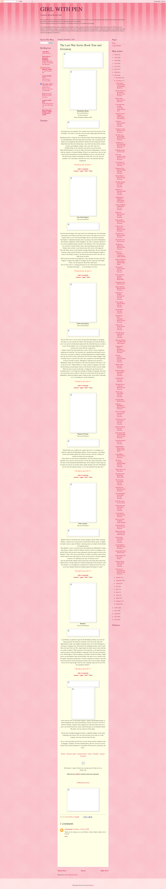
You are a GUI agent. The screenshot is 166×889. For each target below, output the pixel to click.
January (118, 604)
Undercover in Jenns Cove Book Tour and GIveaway (120, 228)
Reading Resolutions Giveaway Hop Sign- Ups (47, 105)
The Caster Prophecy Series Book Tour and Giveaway (121, 157)
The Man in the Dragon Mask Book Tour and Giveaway (120, 137)
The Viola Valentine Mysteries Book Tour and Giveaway (120, 463)
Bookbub (95, 754)
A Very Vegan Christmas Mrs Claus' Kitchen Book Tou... (120, 85)
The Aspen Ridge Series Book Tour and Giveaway (120, 496)
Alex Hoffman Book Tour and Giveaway (120, 455)
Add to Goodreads (83, 386)
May (117, 592)
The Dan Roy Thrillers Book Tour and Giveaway (120, 269)
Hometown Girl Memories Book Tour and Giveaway (121, 170)
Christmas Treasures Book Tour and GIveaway (120, 123)
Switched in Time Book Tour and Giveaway (120, 130)
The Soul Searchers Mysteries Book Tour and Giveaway (120, 358)
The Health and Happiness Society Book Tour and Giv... (120, 199)
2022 (115, 66)
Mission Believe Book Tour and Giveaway (120, 177)
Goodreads (83, 756)
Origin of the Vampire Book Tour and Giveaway (120, 327)
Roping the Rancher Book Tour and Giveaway (120, 214)
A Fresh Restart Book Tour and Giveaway (120, 514)
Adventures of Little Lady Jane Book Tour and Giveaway (120, 145)
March (118, 598)
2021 (115, 69)
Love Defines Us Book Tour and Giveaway (120, 163)
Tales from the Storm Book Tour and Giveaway (120, 482)
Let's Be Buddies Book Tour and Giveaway (120, 546)
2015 (115, 616)
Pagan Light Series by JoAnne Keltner (121, 556)
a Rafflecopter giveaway (83, 783)
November (119, 81)
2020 (115, 72)
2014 (115, 619)
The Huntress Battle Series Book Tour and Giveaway (120, 246)
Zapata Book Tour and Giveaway (120, 283)
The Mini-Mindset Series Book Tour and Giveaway (120, 184)
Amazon (76, 171)
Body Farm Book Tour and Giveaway (120, 428)
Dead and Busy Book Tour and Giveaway (120, 221)
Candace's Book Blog (46, 101)
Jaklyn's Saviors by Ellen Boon (121, 470)
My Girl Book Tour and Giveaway (119, 311)
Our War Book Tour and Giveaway (119, 379)
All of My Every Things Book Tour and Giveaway (120, 335)
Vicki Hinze (45, 52)
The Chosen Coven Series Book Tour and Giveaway (121, 421)
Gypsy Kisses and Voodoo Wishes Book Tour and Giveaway (120, 435)
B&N (86, 171)
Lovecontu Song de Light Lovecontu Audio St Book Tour (120, 107)
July (117, 586)
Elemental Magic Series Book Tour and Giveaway (120, 373)
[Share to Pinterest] (91, 817)
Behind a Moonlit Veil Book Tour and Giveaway (120, 532)
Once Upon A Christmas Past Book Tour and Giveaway (120, 571)
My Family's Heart (47, 84)
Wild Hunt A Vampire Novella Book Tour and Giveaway (120, 296)
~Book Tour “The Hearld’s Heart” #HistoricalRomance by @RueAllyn (47, 88)
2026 (115, 54)
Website (63, 754)
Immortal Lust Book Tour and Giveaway (120, 488)
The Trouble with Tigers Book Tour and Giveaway (120, 508)
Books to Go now (47, 94)
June (117, 589)
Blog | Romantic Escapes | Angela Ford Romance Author (47, 112)
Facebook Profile (82, 754)
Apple (81, 171)
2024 (115, 60)
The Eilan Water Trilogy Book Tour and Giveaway (120, 564)
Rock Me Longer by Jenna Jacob (120, 502)
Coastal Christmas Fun (47, 71)
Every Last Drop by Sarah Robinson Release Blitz (120, 277)
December (119, 78)
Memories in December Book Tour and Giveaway (121, 192)
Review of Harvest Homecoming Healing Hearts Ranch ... (120, 261)
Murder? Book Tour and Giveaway (119, 366)
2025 (115, 57)
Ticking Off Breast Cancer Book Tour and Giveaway (120, 207)
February (118, 601)
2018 (115, 608)
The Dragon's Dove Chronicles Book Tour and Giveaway (120, 319)
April (117, 595)
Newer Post (62, 870)
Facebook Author (71, 754)
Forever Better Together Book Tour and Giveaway (120, 304)
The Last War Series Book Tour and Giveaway (119, 539)
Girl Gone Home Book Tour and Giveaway (120, 526)
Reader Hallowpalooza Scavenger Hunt (46, 79)
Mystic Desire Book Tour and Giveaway (120, 99)
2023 (115, 63)
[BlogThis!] (86, 817)
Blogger (91, 885)
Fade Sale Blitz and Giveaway (120, 400)
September (119, 580)
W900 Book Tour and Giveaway (120, 151)
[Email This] (84, 817)
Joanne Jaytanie (46, 76)
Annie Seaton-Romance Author (47, 68)
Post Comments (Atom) (71, 875)
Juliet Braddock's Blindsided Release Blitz (120, 475)
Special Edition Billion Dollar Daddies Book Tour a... (120, 449)
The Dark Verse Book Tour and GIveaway (120, 235)
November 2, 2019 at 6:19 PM (81, 829)
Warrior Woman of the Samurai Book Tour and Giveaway (121, 93)
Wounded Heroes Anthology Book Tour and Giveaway (120, 386)
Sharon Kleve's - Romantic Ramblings (47, 58)
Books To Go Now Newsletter (47, 96)
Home (83, 870)
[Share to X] (88, 817)
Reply (66, 836)
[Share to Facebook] (89, 817)
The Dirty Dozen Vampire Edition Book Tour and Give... (120, 116)
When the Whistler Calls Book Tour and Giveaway (121, 341)
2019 (115, 75)
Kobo (90, 171)
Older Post (104, 870)
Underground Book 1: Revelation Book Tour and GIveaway (120, 349)
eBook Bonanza (46, 53)
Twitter (90, 754)
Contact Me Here (116, 46)
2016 (115, 614)
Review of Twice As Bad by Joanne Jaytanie (120, 520)
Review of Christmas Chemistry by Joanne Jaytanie (120, 254)
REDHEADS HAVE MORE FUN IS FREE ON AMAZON (47, 62)
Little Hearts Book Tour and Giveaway (120, 442)
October (118, 577)
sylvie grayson (69, 829)
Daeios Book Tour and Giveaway (120, 240)
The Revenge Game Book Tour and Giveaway (119, 394)
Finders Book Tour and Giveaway (121, 551)
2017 (115, 611)
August (118, 583)
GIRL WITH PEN (61, 9)
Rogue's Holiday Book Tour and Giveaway (120, 288)
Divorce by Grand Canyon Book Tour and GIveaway (120, 414)
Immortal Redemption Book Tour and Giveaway (120, 406)
